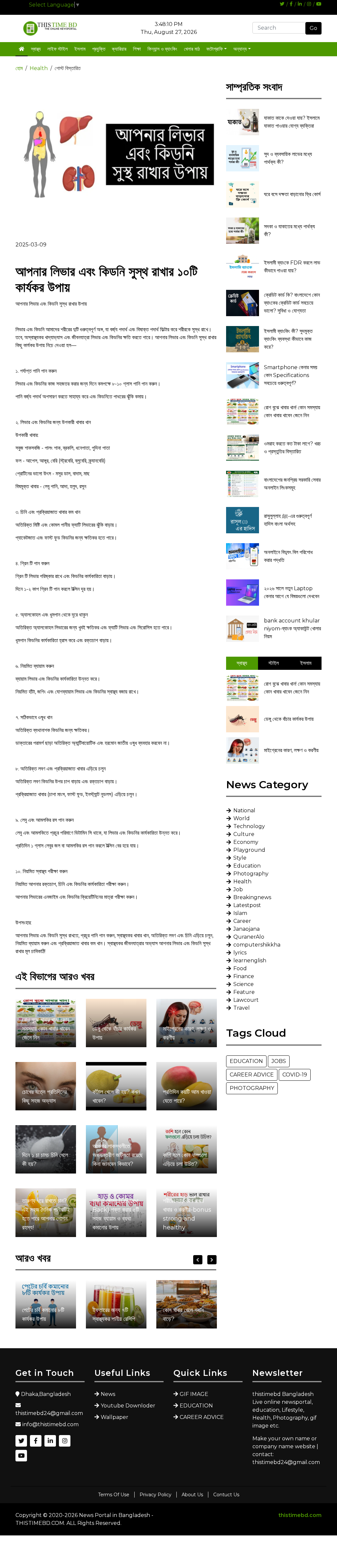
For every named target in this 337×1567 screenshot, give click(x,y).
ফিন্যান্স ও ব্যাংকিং (162, 49)
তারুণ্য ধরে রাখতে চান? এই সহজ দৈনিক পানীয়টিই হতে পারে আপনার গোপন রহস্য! (46, 1214)
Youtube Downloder (128, 1406)
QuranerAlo (248, 937)
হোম (19, 68)
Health (39, 68)
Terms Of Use (113, 1495)
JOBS (279, 1061)
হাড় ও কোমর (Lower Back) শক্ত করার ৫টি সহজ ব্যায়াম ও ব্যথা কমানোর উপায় (115, 1214)
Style (239, 858)
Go (313, 28)
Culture (243, 834)
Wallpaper (114, 1417)
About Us (192, 1495)
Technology (249, 826)
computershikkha (256, 945)
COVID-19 (294, 1075)
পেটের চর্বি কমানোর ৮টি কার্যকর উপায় (43, 1314)
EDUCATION (246, 1061)
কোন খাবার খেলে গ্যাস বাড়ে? (183, 1314)
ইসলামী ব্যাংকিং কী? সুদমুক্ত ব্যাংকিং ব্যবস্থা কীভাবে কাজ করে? (288, 339)
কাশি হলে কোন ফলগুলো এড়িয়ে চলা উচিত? (185, 1159)
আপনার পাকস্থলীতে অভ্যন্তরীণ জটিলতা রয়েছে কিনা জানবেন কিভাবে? (117, 1155)
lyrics (239, 952)
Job (238, 889)
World (241, 818)
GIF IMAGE (194, 1394)
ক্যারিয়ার (119, 49)
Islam (240, 913)
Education (247, 866)
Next (212, 1259)
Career (242, 921)
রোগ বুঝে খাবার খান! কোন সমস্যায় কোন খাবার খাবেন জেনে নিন (46, 1028)
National (244, 810)
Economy (245, 842)
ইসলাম (80, 49)
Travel (241, 1008)
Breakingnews (252, 897)
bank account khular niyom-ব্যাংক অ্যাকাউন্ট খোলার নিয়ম (292, 629)
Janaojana (246, 929)
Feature (244, 992)
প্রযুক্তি (98, 49)
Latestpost (247, 905)
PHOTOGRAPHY (252, 1088)
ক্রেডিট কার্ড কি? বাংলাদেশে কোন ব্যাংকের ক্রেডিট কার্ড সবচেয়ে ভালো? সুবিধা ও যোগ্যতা (292, 303)
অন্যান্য (240, 49)
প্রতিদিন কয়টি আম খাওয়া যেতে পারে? (187, 1096)
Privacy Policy (155, 1495)
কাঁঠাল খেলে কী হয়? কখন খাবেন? (116, 1096)
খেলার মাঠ (192, 49)
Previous (197, 1259)
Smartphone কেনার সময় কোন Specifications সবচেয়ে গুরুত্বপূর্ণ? (290, 375)
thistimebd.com (300, 1515)
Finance (243, 976)
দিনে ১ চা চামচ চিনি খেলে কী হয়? (45, 1159)
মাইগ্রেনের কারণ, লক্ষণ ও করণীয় (187, 1033)
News (108, 1394)
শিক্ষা (137, 49)
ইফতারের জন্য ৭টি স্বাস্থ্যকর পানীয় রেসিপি (113, 1314)
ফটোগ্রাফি (214, 49)
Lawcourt (246, 1000)
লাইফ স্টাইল (57, 49)
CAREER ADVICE (252, 1075)
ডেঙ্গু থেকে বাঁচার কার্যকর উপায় (114, 1033)
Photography (251, 874)
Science (243, 984)
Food (240, 968)
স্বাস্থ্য (36, 49)
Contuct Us (226, 1495)
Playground (249, 850)
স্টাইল (274, 663)
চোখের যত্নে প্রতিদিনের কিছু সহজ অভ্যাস (44, 1096)
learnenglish (249, 960)
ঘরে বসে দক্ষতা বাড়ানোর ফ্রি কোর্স (292, 194)
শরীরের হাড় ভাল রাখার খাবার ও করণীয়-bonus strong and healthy (187, 1214)
